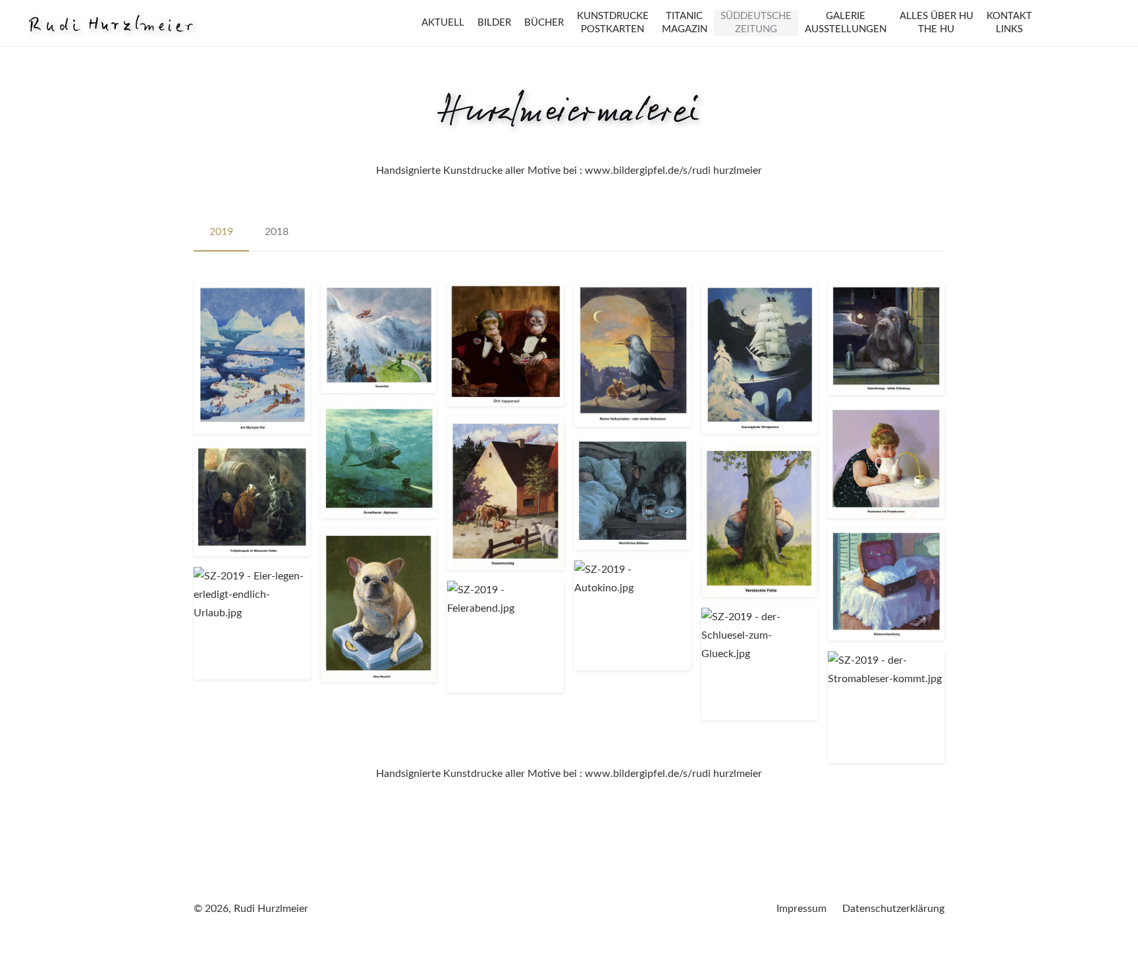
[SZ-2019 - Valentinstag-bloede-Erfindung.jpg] (886, 339)
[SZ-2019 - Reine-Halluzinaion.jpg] (632, 355)
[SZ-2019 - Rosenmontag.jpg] (505, 493)
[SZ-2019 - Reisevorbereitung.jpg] (886, 585)
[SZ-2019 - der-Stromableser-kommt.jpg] (886, 707)
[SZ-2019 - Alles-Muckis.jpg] (379, 605)
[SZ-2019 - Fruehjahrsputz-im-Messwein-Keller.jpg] (252, 500)
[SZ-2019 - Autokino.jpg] (632, 615)
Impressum (801, 908)
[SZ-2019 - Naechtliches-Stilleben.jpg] (632, 493)
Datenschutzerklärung (893, 908)
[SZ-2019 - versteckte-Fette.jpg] (759, 520)
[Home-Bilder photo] (110, 23)
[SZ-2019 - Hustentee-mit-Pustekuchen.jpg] (886, 462)
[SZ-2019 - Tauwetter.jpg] (379, 338)
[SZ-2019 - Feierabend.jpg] (505, 637)
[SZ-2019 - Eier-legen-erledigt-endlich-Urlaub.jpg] (252, 623)
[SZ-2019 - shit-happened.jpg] (505, 344)
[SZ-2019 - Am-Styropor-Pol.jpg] (252, 358)
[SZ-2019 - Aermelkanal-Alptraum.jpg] (379, 461)
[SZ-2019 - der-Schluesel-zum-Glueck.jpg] (759, 664)
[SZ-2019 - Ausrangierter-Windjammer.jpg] (759, 358)
